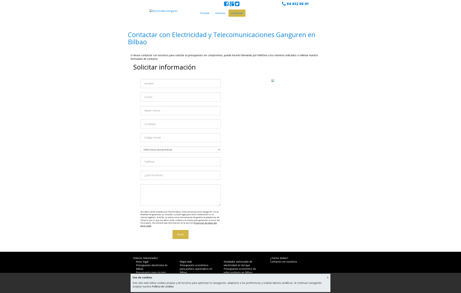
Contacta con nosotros (283, 261)
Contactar (237, 13)
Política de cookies (163, 286)
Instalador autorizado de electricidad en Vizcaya (238, 263)
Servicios (220, 13)
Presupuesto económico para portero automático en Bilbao (196, 268)
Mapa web (186, 261)
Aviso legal (142, 261)
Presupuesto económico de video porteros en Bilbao (240, 270)
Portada (204, 13)
